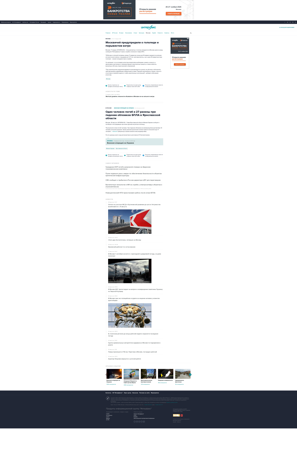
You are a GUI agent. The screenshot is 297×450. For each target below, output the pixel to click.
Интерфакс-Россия (34, 22)
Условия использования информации (181, 419)
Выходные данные (177, 420)
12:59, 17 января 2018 (116, 38)
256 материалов (145, 384)
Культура (141, 33)
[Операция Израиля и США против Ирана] (131, 379)
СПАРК (107, 414)
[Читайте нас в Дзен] (135, 422)
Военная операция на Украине (124, 108)
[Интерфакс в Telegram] (137, 422)
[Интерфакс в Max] (144, 422)
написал (114, 131)
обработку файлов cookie (172, 402)
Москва (148, 33)
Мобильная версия (6, 22)
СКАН (135, 415)
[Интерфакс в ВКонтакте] (139, 422)
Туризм (49, 22)
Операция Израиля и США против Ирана (130, 381)
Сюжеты (166, 33)
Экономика (128, 33)
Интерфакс (148, 27)
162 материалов (179, 384)
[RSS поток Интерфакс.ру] (142, 422)
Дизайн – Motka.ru (177, 422)
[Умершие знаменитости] (165, 378)
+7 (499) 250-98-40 (148, 404)
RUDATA (135, 417)
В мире (121, 33)
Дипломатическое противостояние (146, 381)
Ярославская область (121, 148)
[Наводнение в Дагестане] (182, 378)
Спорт (135, 33)
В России (114, 33)
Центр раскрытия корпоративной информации (144, 418)
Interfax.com (25, 22)
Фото (172, 33)
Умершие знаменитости (165, 380)
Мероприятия (73, 22)
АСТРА (107, 419)
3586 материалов (128, 385)
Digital (154, 33)
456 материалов (162, 382)
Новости (160, 33)
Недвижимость (56, 22)
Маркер (108, 418)
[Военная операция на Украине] (114, 378)
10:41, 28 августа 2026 (139, 108)
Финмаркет (43, 22)
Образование (65, 22)
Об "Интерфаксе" (16, 22)
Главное (108, 33)
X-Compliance (109, 415)
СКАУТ (107, 417)
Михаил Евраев (110, 148)
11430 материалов (111, 384)
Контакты (108, 393)
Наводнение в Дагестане (179, 381)
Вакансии (135, 393)
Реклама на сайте (144, 393)
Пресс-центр (127, 393)
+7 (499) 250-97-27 (159, 404)
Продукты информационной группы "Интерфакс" (129, 408)
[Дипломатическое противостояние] (148, 378)
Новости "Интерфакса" (139, 414)
